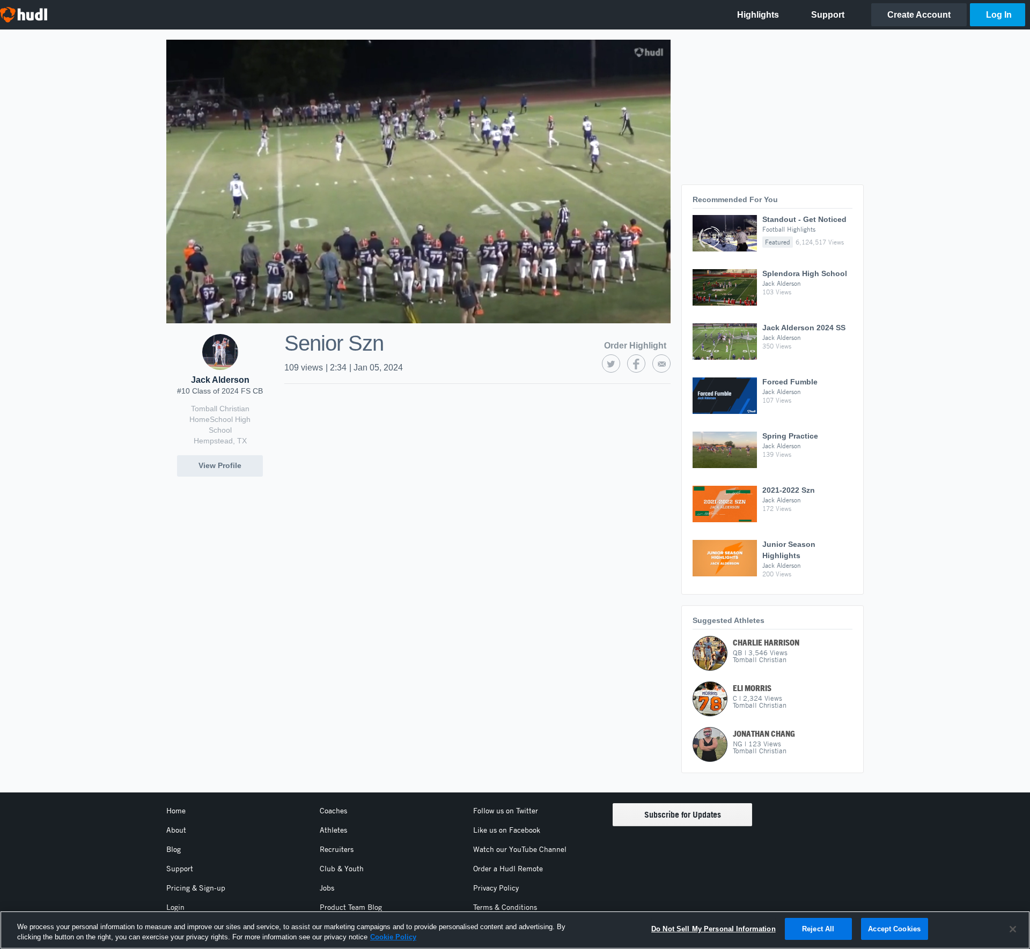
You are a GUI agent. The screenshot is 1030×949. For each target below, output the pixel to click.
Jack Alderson (220, 379)
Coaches (333, 810)
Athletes (333, 830)
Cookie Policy (393, 937)
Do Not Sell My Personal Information (713, 929)
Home (176, 810)
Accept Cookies (894, 929)
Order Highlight (635, 345)
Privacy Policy (496, 888)
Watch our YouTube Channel (519, 849)
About (176, 830)
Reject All (818, 929)
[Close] (1013, 929)
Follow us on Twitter (505, 810)
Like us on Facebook (506, 830)
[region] (515, 930)
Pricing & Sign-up (195, 888)
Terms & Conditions (505, 907)
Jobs (327, 888)
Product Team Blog (351, 907)
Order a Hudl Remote (508, 868)
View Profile (219, 465)
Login (175, 907)
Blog (173, 849)
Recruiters (337, 849)
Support (179, 868)
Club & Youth (342, 868)
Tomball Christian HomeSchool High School (220, 419)
